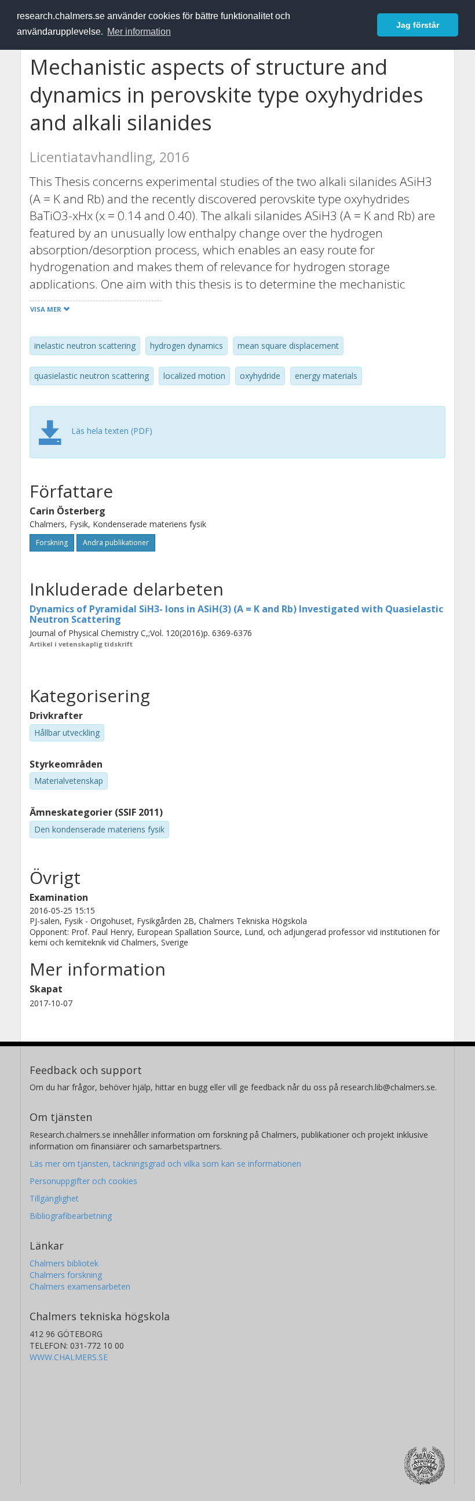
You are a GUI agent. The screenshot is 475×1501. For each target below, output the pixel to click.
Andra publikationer (116, 542)
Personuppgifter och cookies (83, 1180)
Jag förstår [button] (417, 25)
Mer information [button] (139, 31)
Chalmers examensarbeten (80, 1286)
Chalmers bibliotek (64, 1263)
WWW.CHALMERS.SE (69, 1357)
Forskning (52, 542)
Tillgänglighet (54, 1198)
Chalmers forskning (66, 1274)
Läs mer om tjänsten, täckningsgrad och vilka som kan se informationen (165, 1163)
